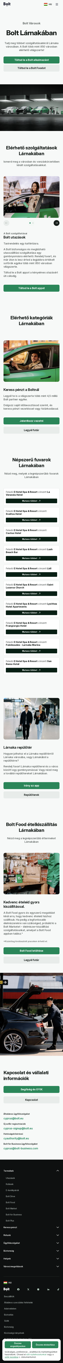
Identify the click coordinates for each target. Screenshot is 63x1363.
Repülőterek (31, 794)
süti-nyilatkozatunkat (36, 1354)
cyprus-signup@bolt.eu (18, 1128)
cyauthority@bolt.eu (16, 1138)
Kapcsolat (31, 1099)
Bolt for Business (14, 1214)
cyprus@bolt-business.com (21, 1148)
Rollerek (9, 1184)
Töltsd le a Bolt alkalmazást (31, 59)
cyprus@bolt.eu (13, 1118)
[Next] (56, 223)
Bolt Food (10, 1202)
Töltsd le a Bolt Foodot (31, 68)
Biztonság (9, 1327)
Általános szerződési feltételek (18, 1302)
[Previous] (6, 223)
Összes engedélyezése (17, 1344)
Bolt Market (11, 1208)
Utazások (10, 1178)
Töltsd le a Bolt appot (31, 288)
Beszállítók (9, 1296)
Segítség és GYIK (31, 1089)
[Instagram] (38, 1289)
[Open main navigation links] (56, 4)
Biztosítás (8, 1314)
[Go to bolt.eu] (7, 4)
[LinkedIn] (48, 1289)
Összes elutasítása (45, 1344)
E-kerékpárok (12, 1190)
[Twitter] (28, 1289)
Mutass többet (29, 501)
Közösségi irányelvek (14, 1333)
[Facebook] (18, 1289)
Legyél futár (31, 430)
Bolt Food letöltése (31, 950)
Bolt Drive (10, 1196)
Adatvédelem (10, 1308)
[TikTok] (58, 1289)
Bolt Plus (10, 1220)
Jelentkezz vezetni (31, 420)
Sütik (6, 1321)
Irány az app (31, 785)
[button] (31, 1172)
